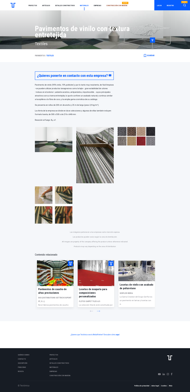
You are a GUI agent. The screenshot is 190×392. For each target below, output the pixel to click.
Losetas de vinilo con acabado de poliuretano (136, 286)
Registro (170, 5)
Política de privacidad (141, 386)
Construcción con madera (116, 5)
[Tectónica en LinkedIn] (163, 374)
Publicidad (22, 367)
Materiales (84, 5)
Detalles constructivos (65, 5)
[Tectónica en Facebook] (170, 374)
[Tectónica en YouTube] (158, 374)
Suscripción (22, 363)
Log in (159, 5)
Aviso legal (155, 386)
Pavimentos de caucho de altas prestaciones (52, 291)
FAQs (170, 386)
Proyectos (32, 5)
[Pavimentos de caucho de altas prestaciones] (55, 273)
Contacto (22, 359)
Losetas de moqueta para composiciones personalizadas (93, 293)
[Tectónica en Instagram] (167, 374)
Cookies (164, 386)
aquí (117, 335)
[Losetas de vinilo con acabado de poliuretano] (136, 271)
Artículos (46, 5)
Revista (21, 371)
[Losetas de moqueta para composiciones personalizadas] (96, 273)
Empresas (97, 5)
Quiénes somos (23, 355)
